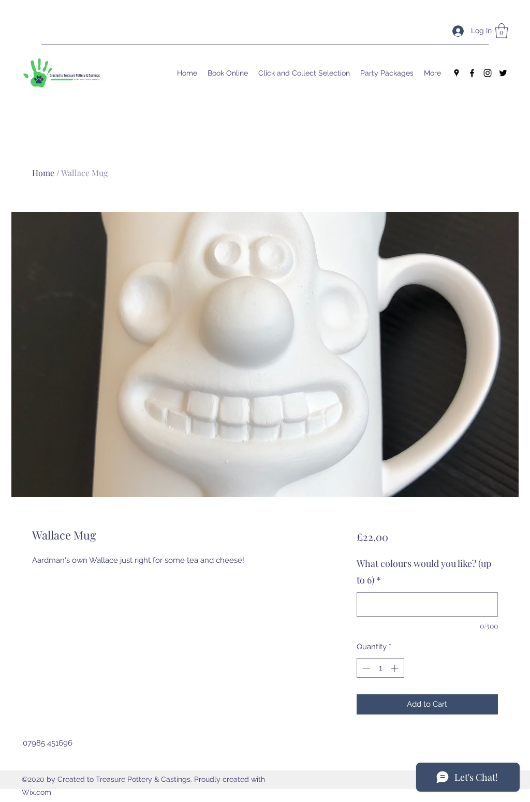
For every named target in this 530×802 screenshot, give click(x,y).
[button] (501, 30)
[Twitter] (503, 73)
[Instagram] (487, 73)
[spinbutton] (380, 668)
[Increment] (396, 668)
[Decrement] (365, 668)
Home (43, 172)
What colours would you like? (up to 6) (424, 571)
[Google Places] (456, 73)
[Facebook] (472, 73)
